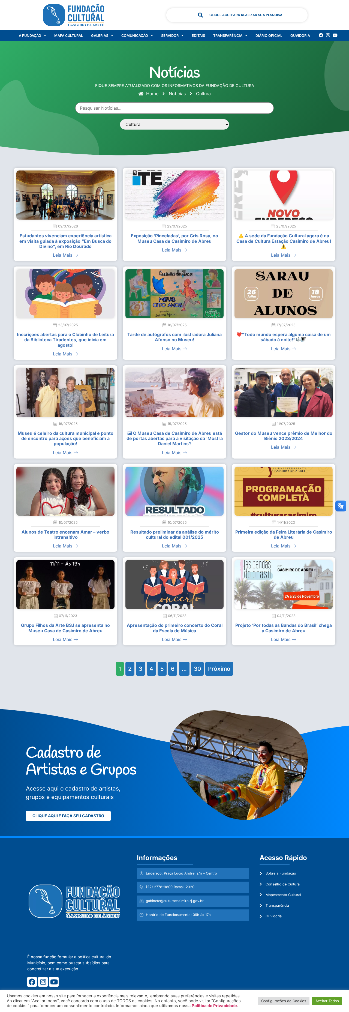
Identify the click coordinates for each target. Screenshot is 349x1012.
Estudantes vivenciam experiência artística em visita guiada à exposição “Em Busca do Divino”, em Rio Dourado (65, 241)
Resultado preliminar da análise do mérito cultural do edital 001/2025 (174, 534)
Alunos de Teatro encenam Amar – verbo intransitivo (65, 534)
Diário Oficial (268, 36)
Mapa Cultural (68, 36)
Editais (198, 36)
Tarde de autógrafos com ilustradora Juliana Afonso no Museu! (174, 337)
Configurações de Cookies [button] (283, 1001)
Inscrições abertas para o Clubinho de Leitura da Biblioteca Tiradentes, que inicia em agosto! (65, 340)
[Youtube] (335, 35)
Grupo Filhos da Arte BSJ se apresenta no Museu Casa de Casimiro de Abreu (65, 627)
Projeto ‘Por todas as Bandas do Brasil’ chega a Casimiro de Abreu (283, 627)
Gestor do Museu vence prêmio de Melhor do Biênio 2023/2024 (283, 435)
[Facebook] (321, 35)
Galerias (99, 36)
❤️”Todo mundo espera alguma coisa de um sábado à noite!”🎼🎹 (283, 337)
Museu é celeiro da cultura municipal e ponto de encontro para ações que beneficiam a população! (65, 438)
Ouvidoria (300, 36)
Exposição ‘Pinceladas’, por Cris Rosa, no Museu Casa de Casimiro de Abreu (174, 238)
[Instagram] (328, 35)
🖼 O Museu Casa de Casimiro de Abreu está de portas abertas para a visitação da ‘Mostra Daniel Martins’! (175, 438)
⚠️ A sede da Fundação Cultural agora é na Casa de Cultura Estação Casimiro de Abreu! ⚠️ (283, 241)
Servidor (170, 36)
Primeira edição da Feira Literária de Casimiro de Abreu (283, 534)
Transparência (227, 36)
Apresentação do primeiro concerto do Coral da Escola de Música (174, 627)
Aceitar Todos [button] (327, 1001)
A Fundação (30, 36)
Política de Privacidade (214, 1005)
